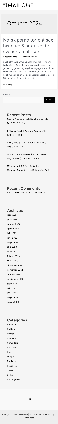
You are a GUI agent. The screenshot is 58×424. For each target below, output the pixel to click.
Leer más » (8, 84)
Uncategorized (10, 57)
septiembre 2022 (15, 279)
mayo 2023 (12, 242)
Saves (10, 370)
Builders (11, 329)
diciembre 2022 (14, 265)
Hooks (10, 352)
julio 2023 (12, 233)
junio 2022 (12, 293)
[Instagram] (30, 398)
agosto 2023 (13, 228)
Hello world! (40, 192)
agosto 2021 (13, 302)
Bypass (10, 333)
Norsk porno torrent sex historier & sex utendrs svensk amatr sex (28, 45)
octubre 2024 (13, 224)
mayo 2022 (12, 297)
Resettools (12, 366)
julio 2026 (12, 215)
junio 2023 (12, 238)
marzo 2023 (13, 251)
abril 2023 (12, 247)
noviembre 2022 (15, 270)
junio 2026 (12, 219)
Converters (12, 343)
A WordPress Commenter (19, 192)
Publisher (11, 361)
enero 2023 (12, 261)
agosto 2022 (13, 283)
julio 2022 (11, 288)
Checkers (11, 338)
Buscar (6, 94)
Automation (12, 324)
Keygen (10, 356)
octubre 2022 (13, 274)
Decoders (11, 347)
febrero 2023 (13, 256)
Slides (10, 375)
